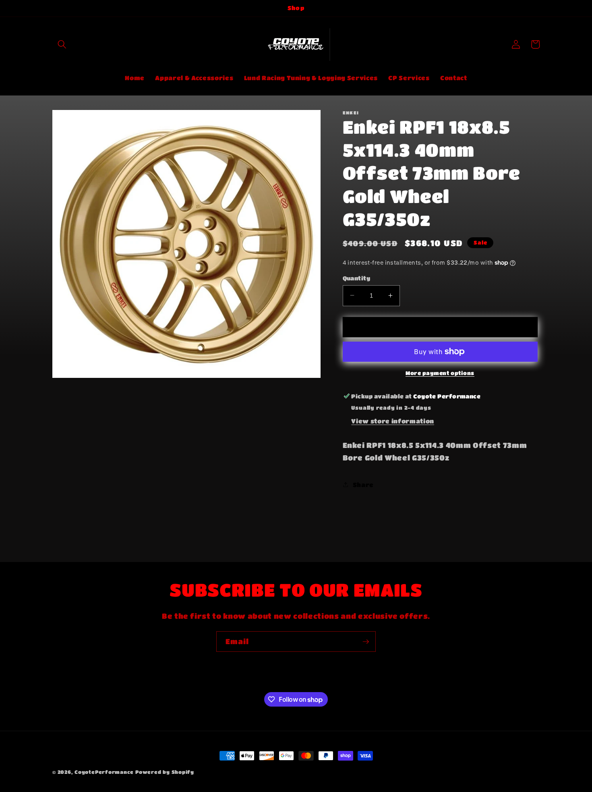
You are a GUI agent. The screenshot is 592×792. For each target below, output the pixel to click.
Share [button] (363, 484)
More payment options (440, 372)
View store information (392, 421)
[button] (62, 44)
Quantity (357, 277)
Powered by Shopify (164, 772)
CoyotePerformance (104, 772)
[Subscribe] (365, 641)
